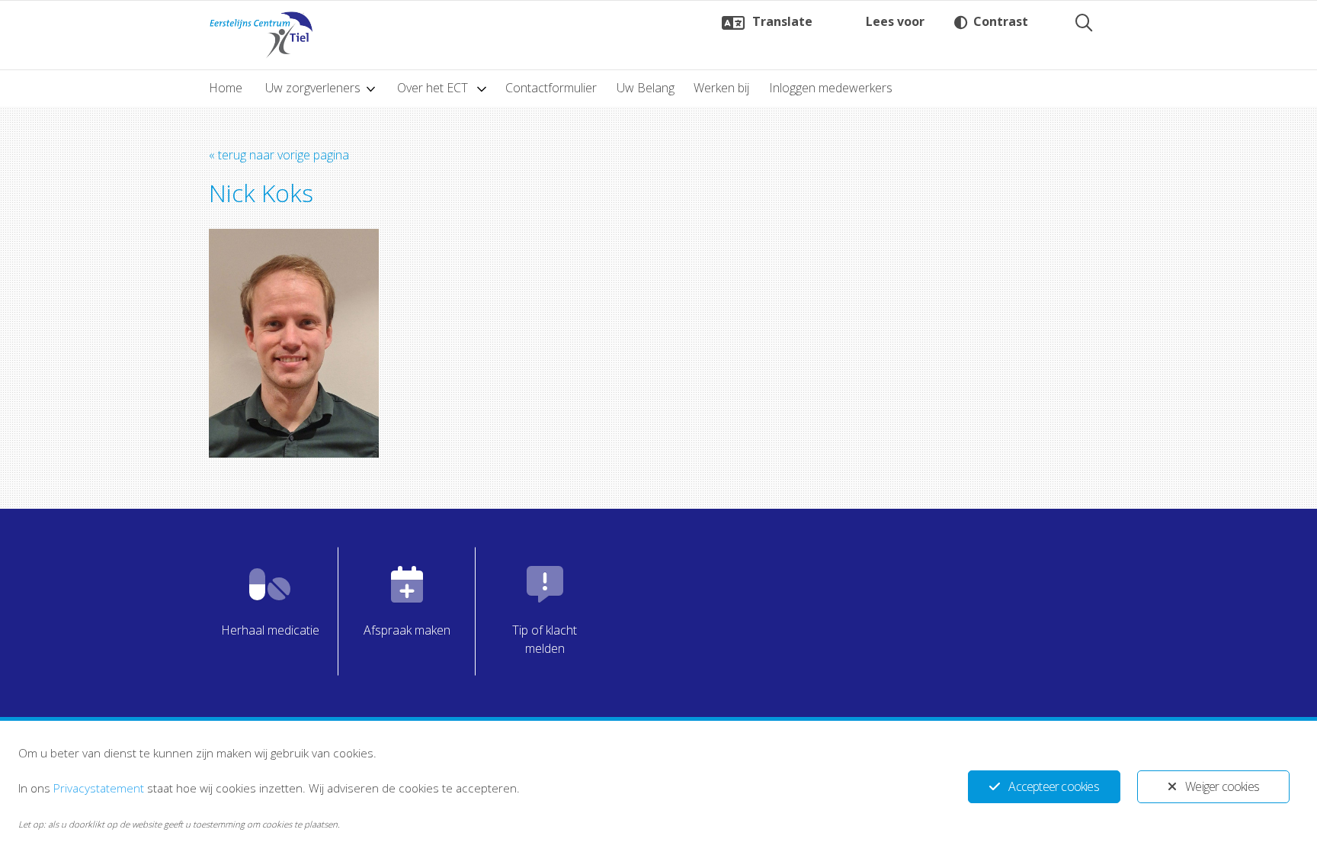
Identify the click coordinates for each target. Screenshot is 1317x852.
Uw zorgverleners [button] (312, 87)
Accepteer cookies (1053, 786)
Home (225, 87)
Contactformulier (551, 87)
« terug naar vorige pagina (279, 154)
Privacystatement (98, 788)
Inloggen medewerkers (830, 87)
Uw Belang (646, 87)
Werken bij (721, 87)
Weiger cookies (1222, 786)
